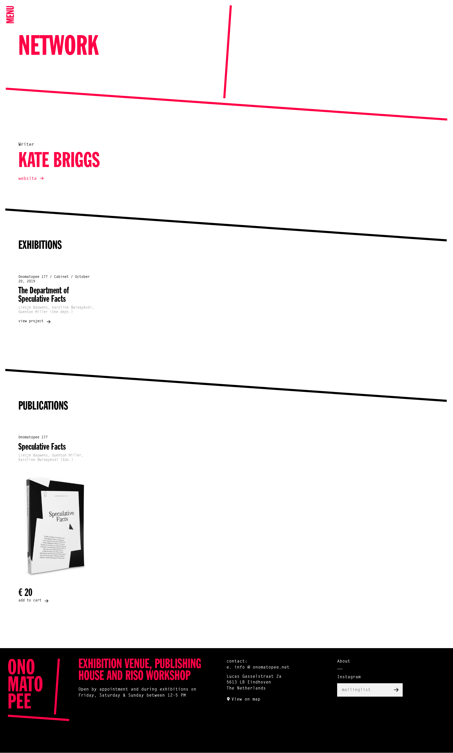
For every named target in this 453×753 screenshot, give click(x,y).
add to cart (29, 601)
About (343, 661)
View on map (245, 699)
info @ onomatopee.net (261, 667)
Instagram (349, 677)
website (27, 178)
